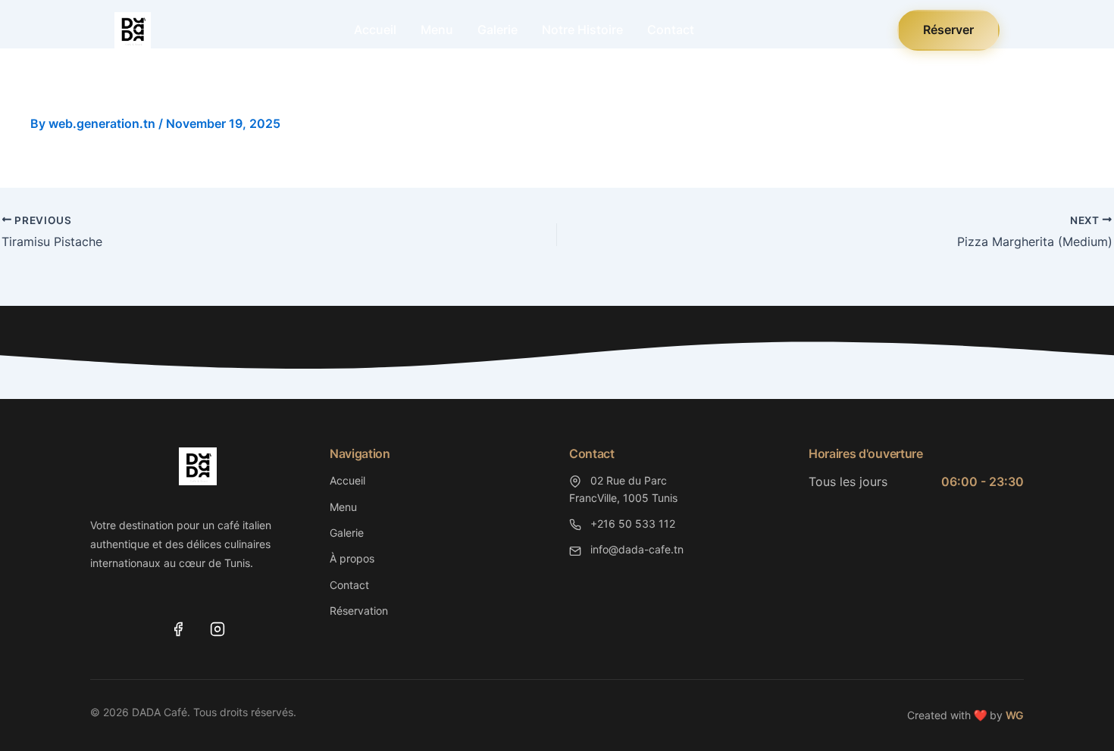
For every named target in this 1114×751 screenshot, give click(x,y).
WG (1015, 715)
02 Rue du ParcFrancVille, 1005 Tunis (623, 488)
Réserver (948, 29)
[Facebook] (178, 629)
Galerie (497, 29)
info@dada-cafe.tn (635, 549)
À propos (352, 558)
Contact (670, 29)
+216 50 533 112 (631, 523)
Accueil (375, 29)
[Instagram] (217, 629)
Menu (437, 29)
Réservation (359, 610)
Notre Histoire (582, 29)
